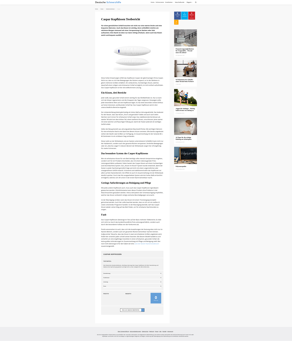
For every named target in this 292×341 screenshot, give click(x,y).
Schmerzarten (160, 2)
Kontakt (164, 331)
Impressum (170, 331)
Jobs (160, 331)
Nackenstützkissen (110, 9)
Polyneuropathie (181, 166)
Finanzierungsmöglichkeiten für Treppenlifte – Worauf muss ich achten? (185, 50)
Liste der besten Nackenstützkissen (146, 244)
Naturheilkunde (179, 2)
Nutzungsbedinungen (135, 331)
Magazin (189, 2)
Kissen (102, 9)
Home (152, 2)
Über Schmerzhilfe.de (123, 331)
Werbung (151, 331)
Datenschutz (145, 331)
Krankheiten (168, 2)
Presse (156, 331)
